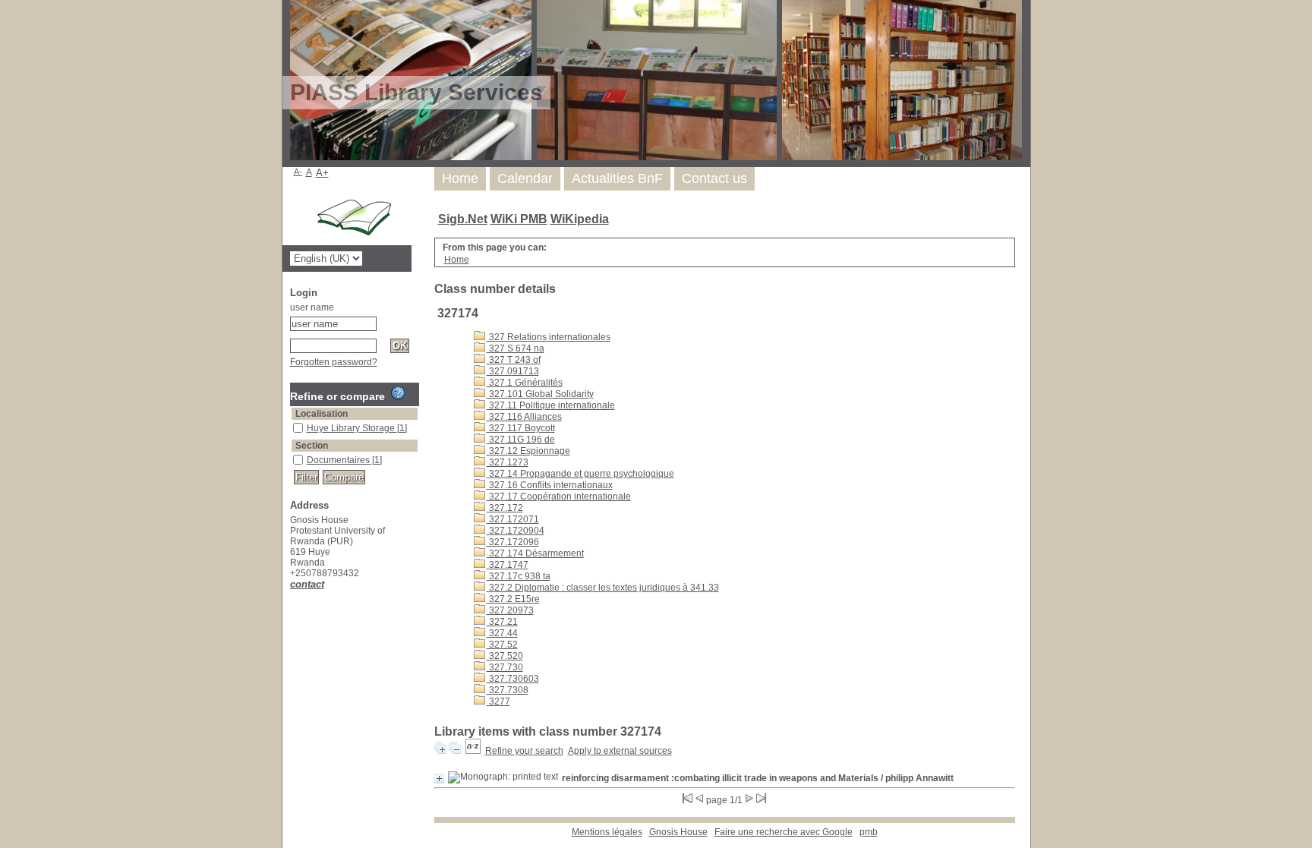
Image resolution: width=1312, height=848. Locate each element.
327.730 (505, 667)
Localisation (321, 413)
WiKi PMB (518, 219)
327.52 (502, 644)
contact (307, 584)
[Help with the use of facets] (398, 393)
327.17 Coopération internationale (559, 496)
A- (298, 171)
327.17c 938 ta (518, 576)
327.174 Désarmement (535, 553)
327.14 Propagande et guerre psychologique (580, 473)
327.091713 (513, 371)
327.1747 (507, 565)
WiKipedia (579, 219)
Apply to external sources (620, 751)
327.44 (502, 633)
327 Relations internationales (548, 337)
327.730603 (513, 678)
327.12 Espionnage (528, 451)
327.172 (505, 508)
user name (312, 307)
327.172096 (513, 542)
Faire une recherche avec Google (783, 832)
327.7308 (507, 690)
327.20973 (510, 610)
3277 (498, 701)
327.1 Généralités (525, 382)
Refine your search (524, 751)
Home (460, 178)
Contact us (714, 178)
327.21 (502, 621)
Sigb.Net (462, 219)
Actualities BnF (617, 178)
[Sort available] (473, 751)
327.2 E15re (513, 599)
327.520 (505, 656)
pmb (868, 832)
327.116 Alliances (524, 416)
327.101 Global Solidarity (540, 394)
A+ (322, 172)
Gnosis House (678, 832)
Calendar (525, 178)
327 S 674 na (515, 348)
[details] (439, 778)
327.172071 (513, 519)
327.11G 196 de (521, 439)
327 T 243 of (514, 360)
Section (311, 445)
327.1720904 (515, 530)
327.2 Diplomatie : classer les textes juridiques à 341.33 (603, 587)
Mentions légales (607, 832)
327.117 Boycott (521, 428)
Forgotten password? (333, 362)
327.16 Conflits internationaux (550, 485)
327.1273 (507, 462)
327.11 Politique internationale (551, 405)
